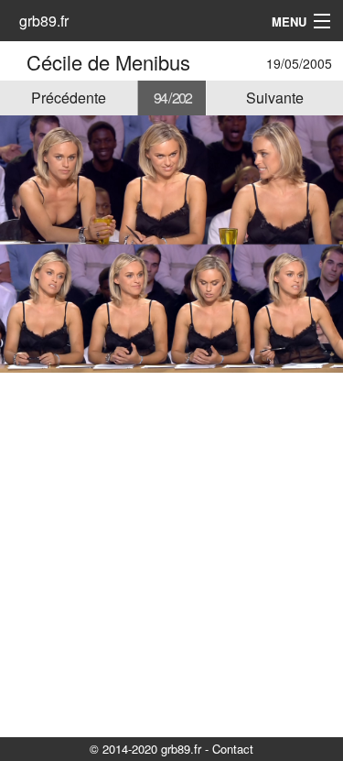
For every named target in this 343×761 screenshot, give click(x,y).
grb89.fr (44, 20)
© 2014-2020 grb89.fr (145, 748)
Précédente (68, 97)
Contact (232, 748)
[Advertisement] (171, 553)
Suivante (275, 97)
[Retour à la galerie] (16, 62)
